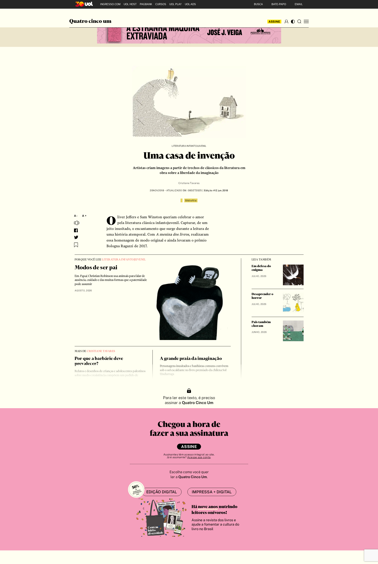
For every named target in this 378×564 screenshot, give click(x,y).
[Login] (286, 21)
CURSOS (160, 4)
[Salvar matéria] (76, 245)
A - (76, 215)
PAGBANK (146, 4)
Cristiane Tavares (189, 183)
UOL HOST (130, 4)
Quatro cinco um (90, 21)
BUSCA (258, 4)
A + (84, 215)
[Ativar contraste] (293, 21)
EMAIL (299, 4)
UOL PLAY (175, 4)
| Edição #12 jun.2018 (215, 190)
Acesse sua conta (198, 457)
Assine (274, 21)
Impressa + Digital (212, 492)
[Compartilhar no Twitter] (76, 237)
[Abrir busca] (299, 21)
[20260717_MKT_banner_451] (189, 32)
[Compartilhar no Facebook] (76, 230)
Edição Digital (161, 492)
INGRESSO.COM (110, 4)
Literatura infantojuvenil (189, 146)
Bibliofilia (190, 200)
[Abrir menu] (306, 21)
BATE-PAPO (278, 4)
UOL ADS (190, 4)
